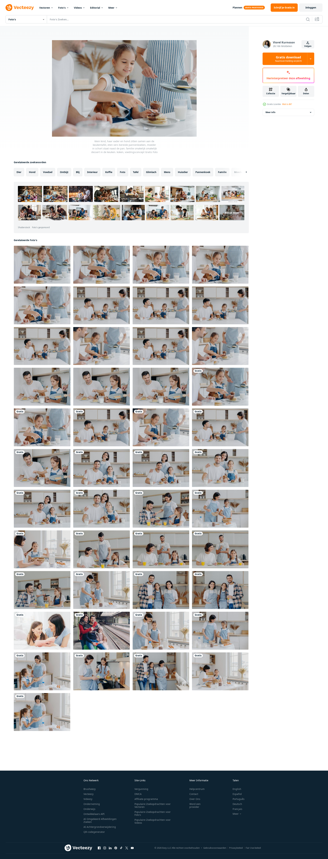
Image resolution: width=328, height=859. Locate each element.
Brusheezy (90, 789)
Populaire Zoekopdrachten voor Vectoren (152, 805)
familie (222, 172)
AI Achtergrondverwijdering (100, 826)
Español (237, 794)
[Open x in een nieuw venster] (126, 847)
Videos (78, 7)
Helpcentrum (197, 789)
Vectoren (44, 7)
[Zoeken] (308, 19)
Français (237, 809)
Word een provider (195, 805)
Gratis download (288, 58)
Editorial (95, 7)
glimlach (151, 172)
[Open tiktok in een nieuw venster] (121, 847)
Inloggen (310, 7)
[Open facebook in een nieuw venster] (99, 847)
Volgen (307, 46)
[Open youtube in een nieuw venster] (132, 847)
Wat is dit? (287, 104)
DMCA (138, 794)
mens (167, 172)
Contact (193, 794)
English (237, 789)
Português (238, 799)
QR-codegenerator (94, 831)
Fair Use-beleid (253, 847)
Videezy (88, 799)
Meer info (270, 112)
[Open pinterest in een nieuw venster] (115, 847)
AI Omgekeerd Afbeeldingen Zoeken (100, 820)
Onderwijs (89, 809)
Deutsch (237, 804)
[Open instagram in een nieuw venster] (104, 847)
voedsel (47, 172)
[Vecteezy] (20, 7)
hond (32, 172)
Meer (111, 7)
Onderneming (92, 804)
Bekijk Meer (232, 212)
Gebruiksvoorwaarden (214, 847)
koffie (108, 172)
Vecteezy (88, 794)
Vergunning (141, 789)
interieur (92, 172)
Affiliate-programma (146, 799)
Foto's (62, 7)
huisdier (183, 172)
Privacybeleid (236, 847)
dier (19, 172)
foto (122, 172)
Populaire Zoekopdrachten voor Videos (152, 821)
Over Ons (194, 799)
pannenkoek (202, 172)
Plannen (237, 7)
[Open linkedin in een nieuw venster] (110, 847)
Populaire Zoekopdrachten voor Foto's (152, 813)
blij (78, 172)
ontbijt (64, 172)
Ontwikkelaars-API (94, 814)
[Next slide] (243, 172)
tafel (135, 172)
